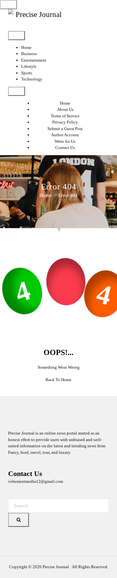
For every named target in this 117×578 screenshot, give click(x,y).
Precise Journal (56, 566)
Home (26, 47)
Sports (26, 72)
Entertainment (33, 60)
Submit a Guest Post (65, 128)
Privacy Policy (65, 122)
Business (29, 53)
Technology (31, 79)
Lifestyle (29, 66)
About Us (65, 109)
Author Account (65, 134)
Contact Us (65, 147)
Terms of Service (65, 115)
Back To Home (59, 379)
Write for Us (65, 141)
